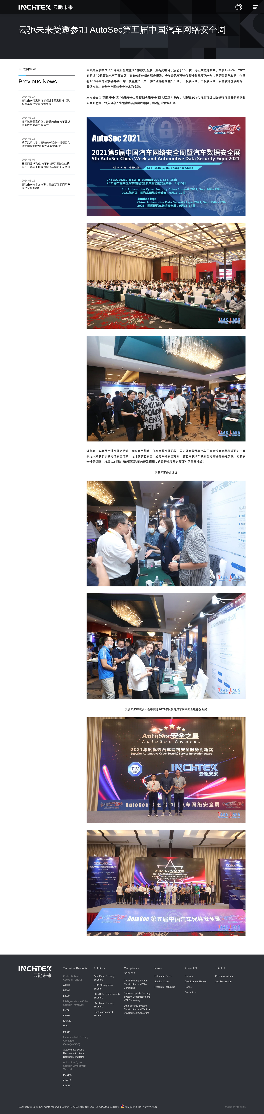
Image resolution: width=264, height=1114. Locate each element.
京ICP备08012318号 (107, 1106)
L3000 (66, 996)
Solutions (100, 968)
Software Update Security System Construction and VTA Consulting (137, 997)
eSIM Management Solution (103, 987)
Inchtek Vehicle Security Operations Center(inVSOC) (76, 1041)
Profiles (189, 976)
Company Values (224, 976)
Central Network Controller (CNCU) (72, 978)
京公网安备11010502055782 (140, 1107)
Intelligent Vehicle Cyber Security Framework (75, 1003)
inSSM (66, 1031)
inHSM (66, 1015)
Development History (196, 981)
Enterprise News (163, 976)
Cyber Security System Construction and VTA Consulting (136, 984)
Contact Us (190, 992)
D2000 (66, 990)
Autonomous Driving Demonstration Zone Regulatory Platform (73, 1053)
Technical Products (75, 968)
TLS (65, 1026)
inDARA (67, 1085)
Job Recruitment (223, 981)
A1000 (66, 985)
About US (191, 968)
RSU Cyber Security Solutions (104, 1005)
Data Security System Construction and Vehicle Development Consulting (137, 1009)
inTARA (67, 1080)
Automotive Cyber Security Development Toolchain (74, 1066)
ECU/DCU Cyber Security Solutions (107, 996)
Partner (188, 987)
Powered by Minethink (235, 1107)
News (158, 968)
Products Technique (164, 987)
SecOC (67, 1021)
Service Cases (162, 981)
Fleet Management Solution (103, 1014)
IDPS (66, 1010)
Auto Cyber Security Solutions (104, 978)
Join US (220, 968)
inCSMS (67, 1074)
